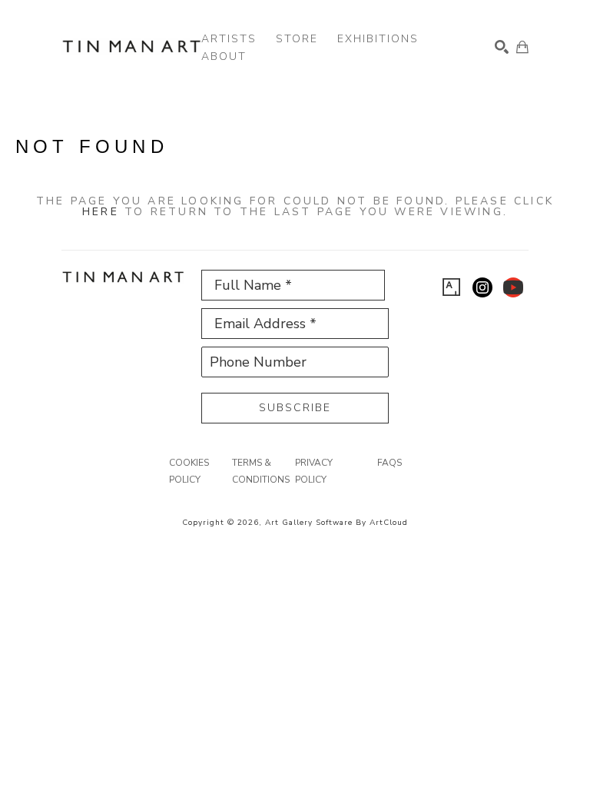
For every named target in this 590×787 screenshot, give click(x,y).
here (100, 211)
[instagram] (482, 287)
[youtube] (513, 287)
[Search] (502, 47)
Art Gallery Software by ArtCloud (336, 522)
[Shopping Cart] (522, 47)
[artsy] (452, 287)
